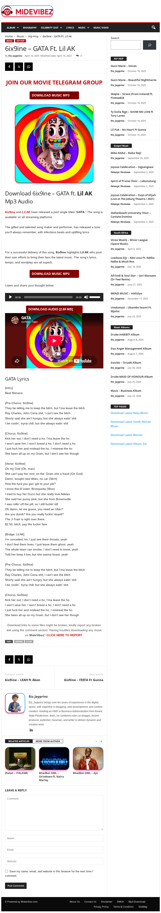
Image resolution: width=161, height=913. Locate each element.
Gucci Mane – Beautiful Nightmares (133, 80)
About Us (75, 901)
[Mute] (86, 297)
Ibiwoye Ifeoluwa (120, 172)
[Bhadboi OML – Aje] (88, 758)
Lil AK (26, 212)
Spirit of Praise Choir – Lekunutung (133, 181)
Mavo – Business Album (126, 391)
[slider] (95, 296)
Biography (30, 27)
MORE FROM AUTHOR (48, 741)
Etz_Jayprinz (15, 55)
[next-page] (101, 741)
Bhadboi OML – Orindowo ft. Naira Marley (51, 776)
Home (9, 36)
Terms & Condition (123, 906)
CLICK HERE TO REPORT (64, 635)
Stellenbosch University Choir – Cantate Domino (131, 214)
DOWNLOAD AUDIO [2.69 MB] (50, 309)
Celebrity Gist (49, 27)
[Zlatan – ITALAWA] (20, 758)
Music (82, 27)
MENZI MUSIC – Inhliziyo (126, 293)
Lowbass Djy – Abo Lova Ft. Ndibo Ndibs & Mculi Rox (133, 259)
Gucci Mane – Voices (123, 66)
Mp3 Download (137, 901)
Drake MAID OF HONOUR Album (132, 376)
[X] (19, 66)
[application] (54, 297)
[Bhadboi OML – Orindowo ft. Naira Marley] (54, 758)
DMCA (120, 901)
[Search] (149, 45)
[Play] (10, 297)
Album (11, 27)
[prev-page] (96, 741)
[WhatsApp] (28, 66)
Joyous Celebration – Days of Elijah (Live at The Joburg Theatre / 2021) (133, 197)
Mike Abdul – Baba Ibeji (126, 153)
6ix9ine (10, 212)
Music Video (101, 27)
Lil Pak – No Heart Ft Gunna (128, 129)
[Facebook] (9, 66)
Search (115, 38)
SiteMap (143, 906)
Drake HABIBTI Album (125, 334)
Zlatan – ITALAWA (16, 773)
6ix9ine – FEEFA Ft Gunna (83, 680)
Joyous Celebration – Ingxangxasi (132, 167)
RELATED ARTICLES (18, 741)
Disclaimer (106, 901)
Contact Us (90, 901)
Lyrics (70, 27)
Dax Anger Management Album (131, 348)
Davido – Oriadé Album (126, 362)
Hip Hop (33, 36)
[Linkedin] (31, 730)
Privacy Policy (101, 906)
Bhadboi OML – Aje (85, 773)
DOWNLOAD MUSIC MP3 (50, 95)
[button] (153, 27)
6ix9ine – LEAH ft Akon (22, 680)
